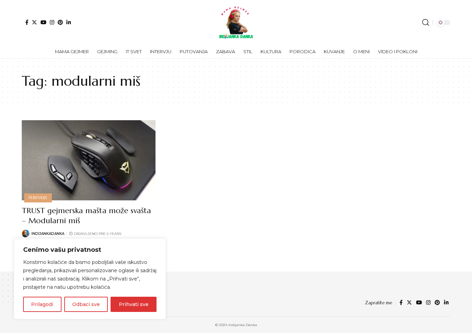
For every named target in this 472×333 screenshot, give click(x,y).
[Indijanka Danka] (236, 22)
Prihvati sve (134, 304)
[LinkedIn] (69, 22)
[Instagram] (52, 22)
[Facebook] (26, 22)
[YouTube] (43, 22)
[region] (90, 278)
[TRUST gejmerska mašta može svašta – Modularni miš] (88, 160)
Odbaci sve (86, 304)
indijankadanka (47, 233)
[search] (425, 22)
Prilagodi (42, 304)
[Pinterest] (60, 22)
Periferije (38, 197)
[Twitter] (34, 22)
